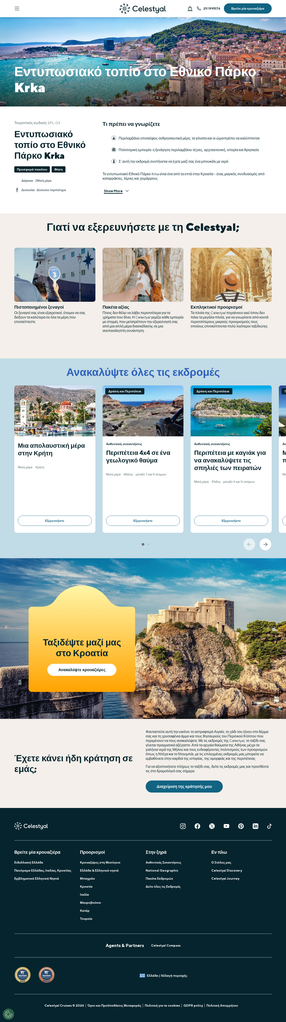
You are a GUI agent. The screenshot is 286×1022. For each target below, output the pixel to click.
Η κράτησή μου (190, 8)
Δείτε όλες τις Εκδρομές (163, 886)
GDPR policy (193, 1005)
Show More (113, 191)
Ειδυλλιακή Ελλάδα (28, 862)
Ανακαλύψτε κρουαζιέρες (81, 669)
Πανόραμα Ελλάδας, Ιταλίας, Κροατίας (42, 870)
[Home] (143, 9)
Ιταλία (84, 894)
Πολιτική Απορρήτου (222, 1005)
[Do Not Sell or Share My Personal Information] (8, 1014)
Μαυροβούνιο (90, 902)
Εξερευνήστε (54, 520)
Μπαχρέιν (87, 878)
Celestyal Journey (225, 878)
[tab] (143, 544)
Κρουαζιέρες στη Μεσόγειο (100, 862)
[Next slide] (265, 544)
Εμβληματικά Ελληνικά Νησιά (36, 878)
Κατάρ (85, 910)
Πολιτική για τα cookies (162, 1005)
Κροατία (86, 886)
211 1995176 (211, 8)
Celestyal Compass (166, 945)
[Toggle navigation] (17, 8)
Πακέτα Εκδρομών (159, 878)
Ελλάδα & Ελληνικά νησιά (99, 870)
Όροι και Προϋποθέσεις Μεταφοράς (114, 1005)
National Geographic (162, 870)
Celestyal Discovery (226, 870)
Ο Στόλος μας (221, 862)
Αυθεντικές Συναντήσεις (163, 862)
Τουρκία (86, 918)
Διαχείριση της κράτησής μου (184, 786)
